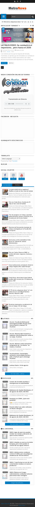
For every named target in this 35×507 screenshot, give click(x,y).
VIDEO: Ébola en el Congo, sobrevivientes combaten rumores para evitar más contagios (21, 473)
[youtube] (14, 1)
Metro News (21, 505)
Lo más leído (7, 185)
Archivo (17, 185)
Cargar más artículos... (17, 482)
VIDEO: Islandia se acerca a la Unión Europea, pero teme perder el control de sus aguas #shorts (21, 443)
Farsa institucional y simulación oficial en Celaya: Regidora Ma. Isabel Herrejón (21, 265)
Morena (4, 51)
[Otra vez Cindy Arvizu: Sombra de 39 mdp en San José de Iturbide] (5, 204)
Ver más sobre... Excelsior (17, 424)
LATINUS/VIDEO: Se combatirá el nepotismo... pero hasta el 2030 (16, 46)
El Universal (8, 429)
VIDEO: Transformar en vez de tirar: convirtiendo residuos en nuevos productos (21, 463)
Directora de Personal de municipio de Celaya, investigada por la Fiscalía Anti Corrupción (20, 229)
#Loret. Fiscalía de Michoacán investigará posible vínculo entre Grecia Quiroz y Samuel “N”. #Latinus (20, 324)
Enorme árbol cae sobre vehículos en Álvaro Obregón (21, 407)
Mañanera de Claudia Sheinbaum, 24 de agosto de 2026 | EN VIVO (21, 416)
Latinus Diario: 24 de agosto (19, 365)
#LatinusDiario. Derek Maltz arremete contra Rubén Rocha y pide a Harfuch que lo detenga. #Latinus (20, 356)
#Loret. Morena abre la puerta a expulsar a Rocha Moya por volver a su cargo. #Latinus (21, 335)
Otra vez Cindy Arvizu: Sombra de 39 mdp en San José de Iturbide (19, 203)
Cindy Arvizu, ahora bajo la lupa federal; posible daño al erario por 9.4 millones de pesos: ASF (21, 279)
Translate (14, 161)
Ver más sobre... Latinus (17, 373)
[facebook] (20, 1)
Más (32, 318)
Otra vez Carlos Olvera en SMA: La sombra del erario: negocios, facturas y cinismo (20, 254)
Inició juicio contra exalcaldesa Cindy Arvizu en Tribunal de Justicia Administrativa (20, 241)
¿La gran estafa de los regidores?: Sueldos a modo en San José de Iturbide (21, 190)
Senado (8, 51)
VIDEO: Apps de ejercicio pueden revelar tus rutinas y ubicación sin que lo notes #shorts (21, 433)
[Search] (32, 16)
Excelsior (7, 378)
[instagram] (17, 1)
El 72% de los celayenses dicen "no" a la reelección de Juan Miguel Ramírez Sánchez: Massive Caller (20, 291)
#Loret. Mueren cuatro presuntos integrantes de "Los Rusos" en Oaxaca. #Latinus (21, 345)
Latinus (6, 319)
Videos (12, 51)
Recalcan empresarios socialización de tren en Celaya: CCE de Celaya (20, 305)
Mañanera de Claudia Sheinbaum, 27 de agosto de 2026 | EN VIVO (21, 390)
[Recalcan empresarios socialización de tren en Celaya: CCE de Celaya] (5, 307)
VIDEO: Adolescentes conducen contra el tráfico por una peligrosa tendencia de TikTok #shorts (21, 453)
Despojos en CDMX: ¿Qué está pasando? (19, 399)
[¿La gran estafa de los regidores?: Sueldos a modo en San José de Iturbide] (5, 192)
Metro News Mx (5, 503)
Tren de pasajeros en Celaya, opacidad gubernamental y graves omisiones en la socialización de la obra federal (21, 216)
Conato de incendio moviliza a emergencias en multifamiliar (19, 382)
